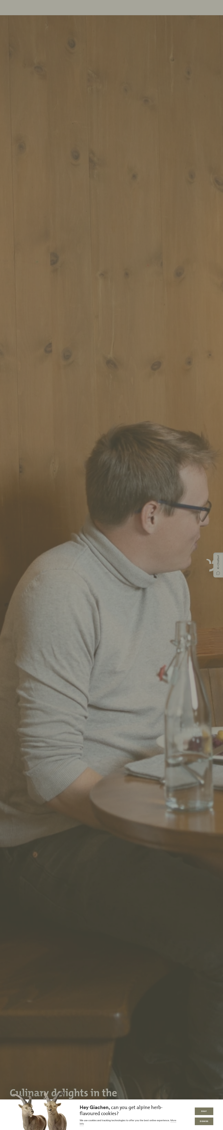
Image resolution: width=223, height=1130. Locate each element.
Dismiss (204, 1121)
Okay (204, 1111)
